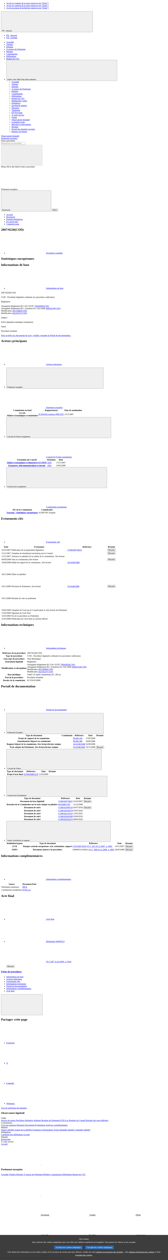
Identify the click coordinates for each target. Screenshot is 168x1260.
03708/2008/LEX (31, 774)
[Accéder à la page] (87, 583)
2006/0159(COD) (53, 308)
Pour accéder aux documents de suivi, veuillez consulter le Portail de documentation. (36, 335)
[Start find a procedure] (22, 155)
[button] (40, 1164)
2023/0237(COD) (19, 313)
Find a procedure (8, 141)
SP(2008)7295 (64, 804)
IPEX (24, 887)
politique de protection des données (109, 1252)
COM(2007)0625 (74, 550)
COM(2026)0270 (65, 819)
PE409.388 (77, 741)
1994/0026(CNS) (42, 306)
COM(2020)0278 (65, 811)
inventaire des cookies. (84, 1255)
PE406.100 (77, 738)
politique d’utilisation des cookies (141, 1252)
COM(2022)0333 (65, 813)
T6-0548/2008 (73, 586)
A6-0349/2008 (73, 562)
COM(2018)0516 (65, 807)
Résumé (111, 550)
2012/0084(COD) (19, 311)
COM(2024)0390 (65, 816)
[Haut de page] (22, 1004)
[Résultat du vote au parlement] (87, 607)
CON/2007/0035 (79, 846)
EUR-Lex (26, 890)
